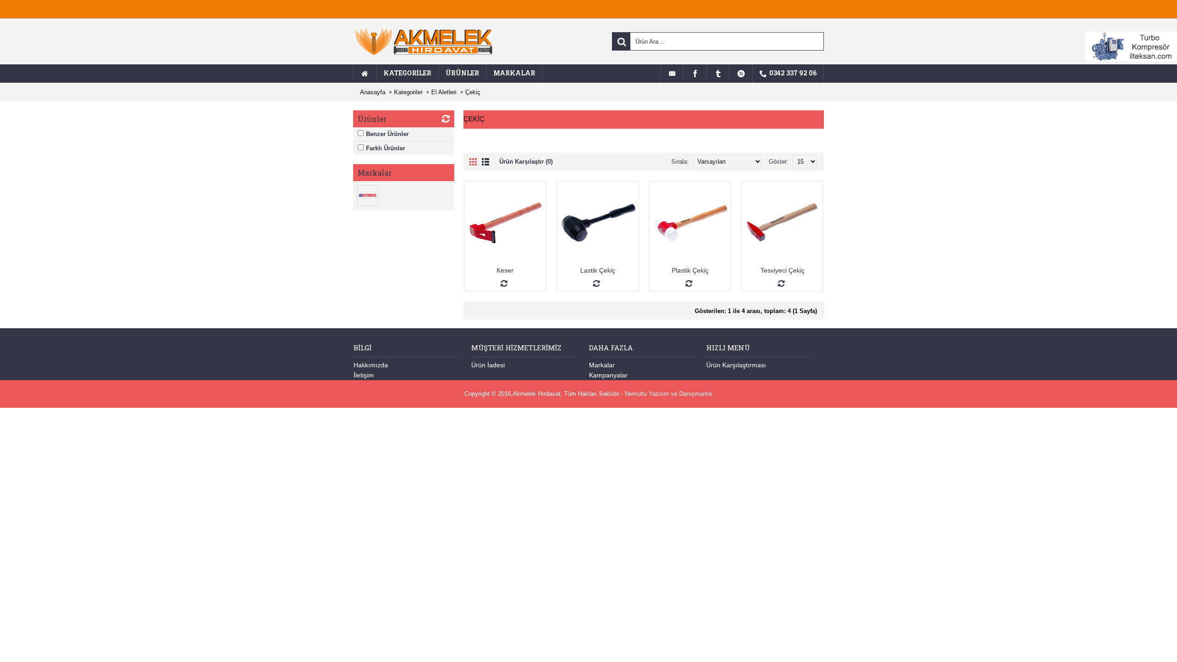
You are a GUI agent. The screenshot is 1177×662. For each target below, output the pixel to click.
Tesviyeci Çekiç (782, 270)
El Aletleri (444, 92)
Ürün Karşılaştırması (736, 365)
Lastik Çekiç (597, 270)
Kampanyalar (608, 375)
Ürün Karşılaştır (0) (526, 161)
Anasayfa (372, 92)
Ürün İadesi (488, 365)
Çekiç (472, 92)
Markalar (602, 365)
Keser (505, 270)
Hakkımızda (371, 365)
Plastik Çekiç (690, 270)
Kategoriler (408, 92)
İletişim (364, 375)
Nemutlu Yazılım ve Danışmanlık (669, 393)
